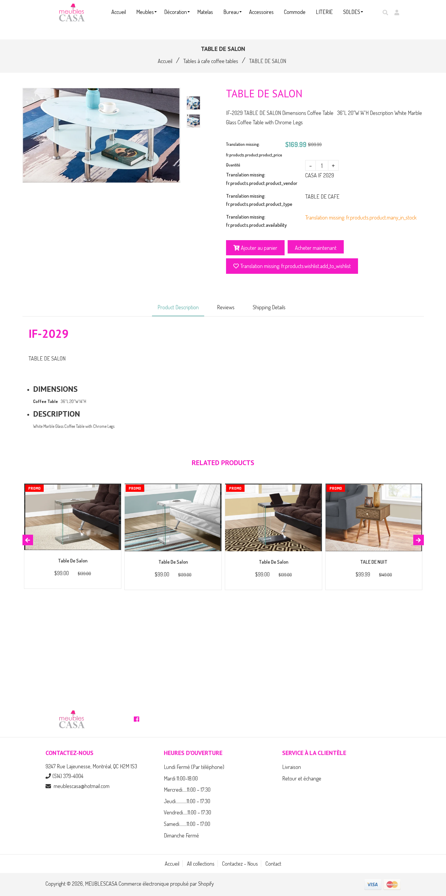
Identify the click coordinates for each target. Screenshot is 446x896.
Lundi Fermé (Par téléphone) (194, 766)
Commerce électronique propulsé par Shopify (166, 883)
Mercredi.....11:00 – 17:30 (187, 789)
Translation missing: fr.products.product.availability (256, 221)
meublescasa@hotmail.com (82, 786)
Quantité (233, 164)
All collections (201, 863)
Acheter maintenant (315, 247)
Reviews (226, 307)
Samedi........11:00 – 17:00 (187, 823)
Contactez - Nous (240, 863)
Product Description (178, 307)
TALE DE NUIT (373, 562)
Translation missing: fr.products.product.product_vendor (261, 179)
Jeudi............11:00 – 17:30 (187, 801)
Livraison (291, 766)
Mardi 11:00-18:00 (181, 778)
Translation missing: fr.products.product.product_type (259, 200)
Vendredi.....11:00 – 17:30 (187, 812)
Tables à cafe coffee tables (210, 61)
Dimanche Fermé (181, 835)
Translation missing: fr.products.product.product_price (254, 149)
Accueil (165, 61)
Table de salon (72, 561)
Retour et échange (301, 778)
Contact (273, 863)
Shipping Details (269, 307)
